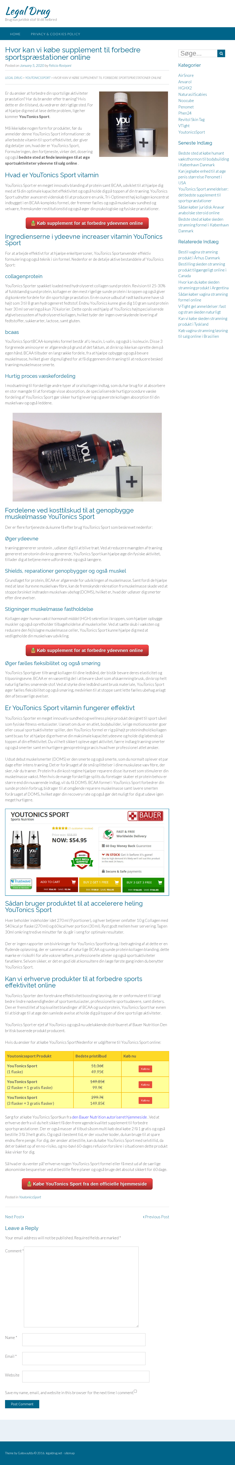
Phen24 (185, 113)
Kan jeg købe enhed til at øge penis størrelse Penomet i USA (202, 177)
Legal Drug (27, 10)
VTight (184, 125)
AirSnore (186, 75)
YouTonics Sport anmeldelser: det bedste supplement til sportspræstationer (203, 195)
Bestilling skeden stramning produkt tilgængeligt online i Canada (202, 270)
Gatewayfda (26, 1453)
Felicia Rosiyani (60, 65)
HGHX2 (185, 88)
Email (11, 1356)
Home (15, 34)
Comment (14, 1250)
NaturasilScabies (192, 94)
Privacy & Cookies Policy (55, 34)
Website (12, 1375)
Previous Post (156, 1216)
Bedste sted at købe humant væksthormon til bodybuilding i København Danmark (203, 159)
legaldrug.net (54, 1453)
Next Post (13, 1216)
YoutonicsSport (30, 1197)
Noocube (186, 100)
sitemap (69, 1453)
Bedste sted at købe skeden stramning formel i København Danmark (203, 225)
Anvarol (185, 81)
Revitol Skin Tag (191, 119)
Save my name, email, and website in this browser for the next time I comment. (69, 1392)
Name (11, 1337)
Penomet (186, 107)
